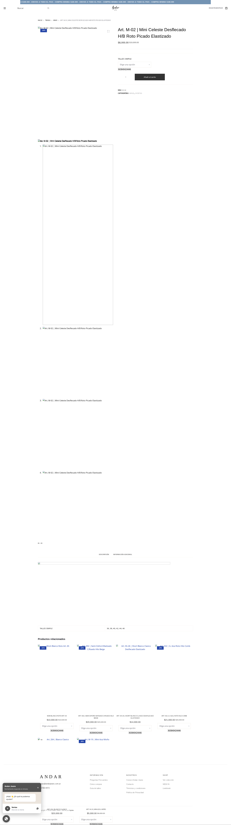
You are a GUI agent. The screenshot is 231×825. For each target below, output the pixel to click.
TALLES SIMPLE (125, 59)
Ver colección (168, 780)
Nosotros (131, 775)
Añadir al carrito (150, 77)
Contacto (130, 784)
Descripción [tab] (104, 554)
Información (96, 775)
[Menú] (5, 8)
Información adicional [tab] (122, 554)
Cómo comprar (96, 784)
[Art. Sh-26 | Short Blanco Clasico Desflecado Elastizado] (135, 678)
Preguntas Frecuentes (99, 780)
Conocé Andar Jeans (134, 780)
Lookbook (167, 788)
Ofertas (138, 93)
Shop (165, 775)
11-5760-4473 (43, 788)
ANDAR (51, 776)
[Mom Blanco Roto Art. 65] (57, 678)
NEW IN (166, 784)
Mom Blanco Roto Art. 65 (57, 716)
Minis (131, 93)
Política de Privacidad (135, 792)
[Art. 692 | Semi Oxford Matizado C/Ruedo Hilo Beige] (96, 678)
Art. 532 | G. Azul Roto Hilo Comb (174, 716)
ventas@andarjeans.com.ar (49, 784)
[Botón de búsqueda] (48, 8)
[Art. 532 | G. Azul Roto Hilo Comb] (174, 678)
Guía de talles (95, 788)
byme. (72, 810)
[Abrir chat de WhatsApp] (6, 818)
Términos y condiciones (135, 788)
